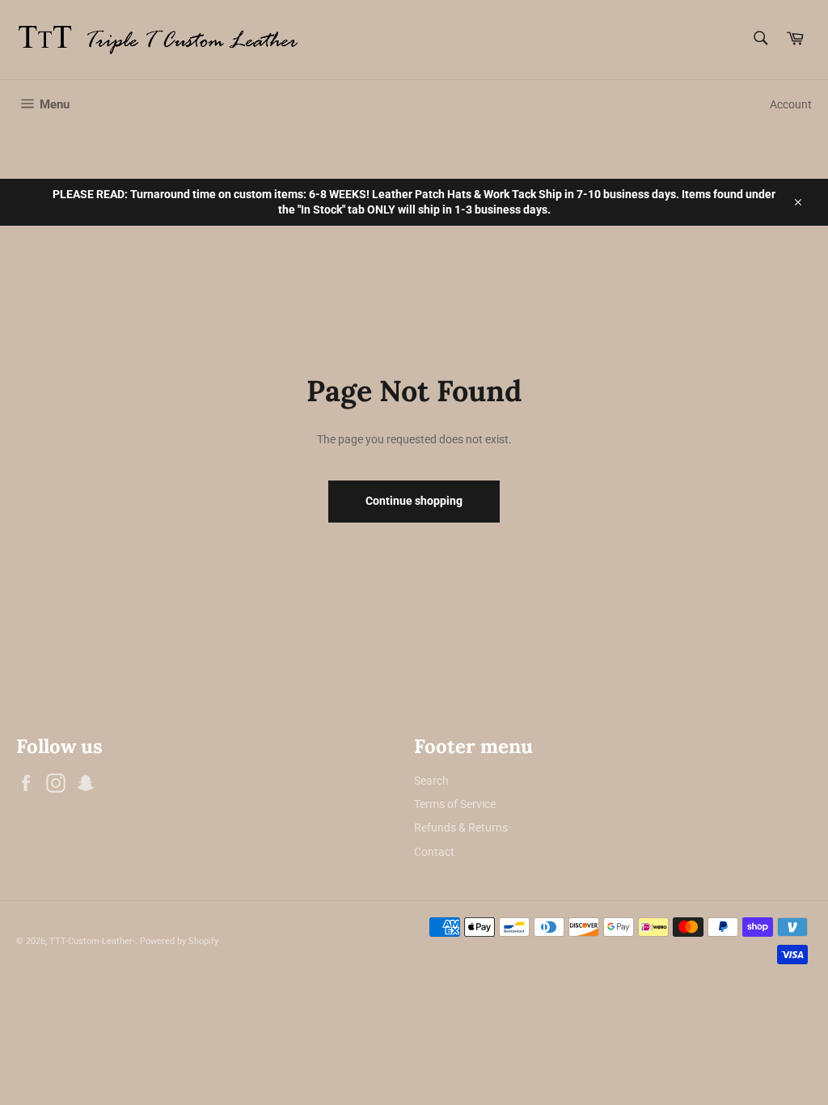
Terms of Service (455, 804)
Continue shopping (414, 500)
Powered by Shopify (179, 941)
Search (431, 780)
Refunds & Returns (461, 827)
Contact (434, 851)
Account (791, 104)
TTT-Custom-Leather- (92, 941)
